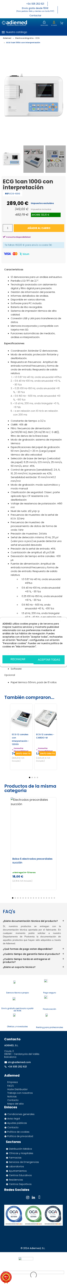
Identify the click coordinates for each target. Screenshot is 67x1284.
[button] (61, 32)
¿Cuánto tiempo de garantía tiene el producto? (31, 954)
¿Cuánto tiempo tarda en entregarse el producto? (26, 960)
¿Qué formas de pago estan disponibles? (28, 949)
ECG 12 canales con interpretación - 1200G (20, 739)
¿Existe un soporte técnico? (19, 967)
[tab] (33, 919)
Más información (11, 651)
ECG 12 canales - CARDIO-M (45, 736)
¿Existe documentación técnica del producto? (30, 921)
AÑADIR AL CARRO (38, 228)
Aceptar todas (49, 659)
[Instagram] (28, 1197)
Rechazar (18, 659)
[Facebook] (39, 1197)
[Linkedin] (33, 1197)
